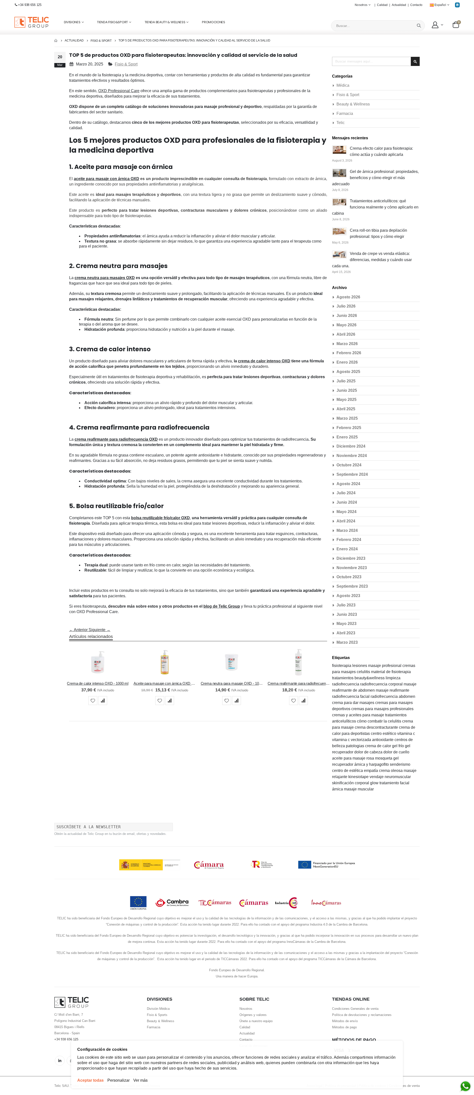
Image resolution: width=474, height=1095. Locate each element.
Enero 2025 (347, 437)
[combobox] (378, 26)
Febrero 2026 (348, 353)
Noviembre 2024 (351, 456)
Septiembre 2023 (352, 586)
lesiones (360, 665)
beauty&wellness (370, 678)
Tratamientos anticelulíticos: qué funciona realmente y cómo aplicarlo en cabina (375, 207)
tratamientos (343, 678)
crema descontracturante (377, 727)
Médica (342, 85)
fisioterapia (342, 665)
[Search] (419, 26)
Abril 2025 (345, 409)
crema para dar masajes (353, 703)
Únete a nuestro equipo (256, 1021)
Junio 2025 (346, 390)
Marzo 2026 (347, 344)
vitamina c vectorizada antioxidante (363, 740)
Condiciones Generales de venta (355, 1009)
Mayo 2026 (346, 325)
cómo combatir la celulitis (379, 721)
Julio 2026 (346, 306)
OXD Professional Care (118, 91)
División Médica (158, 1009)
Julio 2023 (346, 605)
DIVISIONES (72, 22)
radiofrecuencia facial (351, 696)
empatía (371, 770)
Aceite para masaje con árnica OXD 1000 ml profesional (165, 683)
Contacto (416, 5)
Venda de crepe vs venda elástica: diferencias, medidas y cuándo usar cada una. (372, 259)
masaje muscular (359, 789)
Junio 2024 (346, 502)
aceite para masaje (349, 758)
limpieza (393, 678)
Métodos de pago (344, 1027)
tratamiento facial (394, 783)
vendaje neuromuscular (390, 777)
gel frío (398, 746)
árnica (338, 789)
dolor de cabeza (368, 752)
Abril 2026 (345, 334)
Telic (340, 123)
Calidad (382, 5)
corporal (362, 783)
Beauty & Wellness (353, 104)
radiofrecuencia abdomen (393, 696)
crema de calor (378, 746)
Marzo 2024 (347, 530)
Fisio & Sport (101, 40)
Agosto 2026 (348, 297)
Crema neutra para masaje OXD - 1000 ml (232, 683)
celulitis (364, 672)
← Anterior (79, 630)
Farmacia (344, 113)
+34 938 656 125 (29, 5)
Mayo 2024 (346, 512)
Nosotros (245, 1009)
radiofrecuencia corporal (382, 684)
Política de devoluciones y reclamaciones (362, 1015)
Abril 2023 (345, 633)
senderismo (400, 764)
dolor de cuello (396, 752)
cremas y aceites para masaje (358, 715)
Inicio (56, 41)
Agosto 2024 (348, 484)
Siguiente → (99, 630)
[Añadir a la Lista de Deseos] (92, 700)
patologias (355, 746)
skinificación (343, 783)
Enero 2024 (347, 549)
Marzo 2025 (347, 418)
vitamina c (406, 733)
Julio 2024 (346, 493)
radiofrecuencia (346, 684)
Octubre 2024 (348, 465)
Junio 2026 (346, 315)
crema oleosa (391, 770)
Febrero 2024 (348, 539)
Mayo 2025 (346, 399)
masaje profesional (385, 665)
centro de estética (348, 770)
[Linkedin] (457, 4)
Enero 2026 (347, 362)
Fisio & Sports (157, 1015)
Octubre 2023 (348, 577)
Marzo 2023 (347, 642)
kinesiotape (359, 777)
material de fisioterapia (391, 672)
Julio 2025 (346, 381)
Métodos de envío (345, 1021)
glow (374, 783)
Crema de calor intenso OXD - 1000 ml (97, 683)
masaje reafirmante (392, 690)
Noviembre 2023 (351, 568)
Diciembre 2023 (350, 558)
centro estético (384, 733)
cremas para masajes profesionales (382, 709)
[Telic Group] (31, 22)
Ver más (140, 1080)
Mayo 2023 (346, 623)
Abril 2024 (345, 521)
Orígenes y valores (253, 1015)
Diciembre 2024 (350, 446)
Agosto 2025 (348, 372)
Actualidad (399, 5)
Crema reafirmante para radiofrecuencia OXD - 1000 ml (299, 683)
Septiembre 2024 (352, 474)
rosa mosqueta (379, 758)
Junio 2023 (346, 614)
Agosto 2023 (348, 596)
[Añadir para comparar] (102, 700)
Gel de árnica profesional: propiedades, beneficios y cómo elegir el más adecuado (375, 177)
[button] (436, 24)
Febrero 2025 (348, 428)
